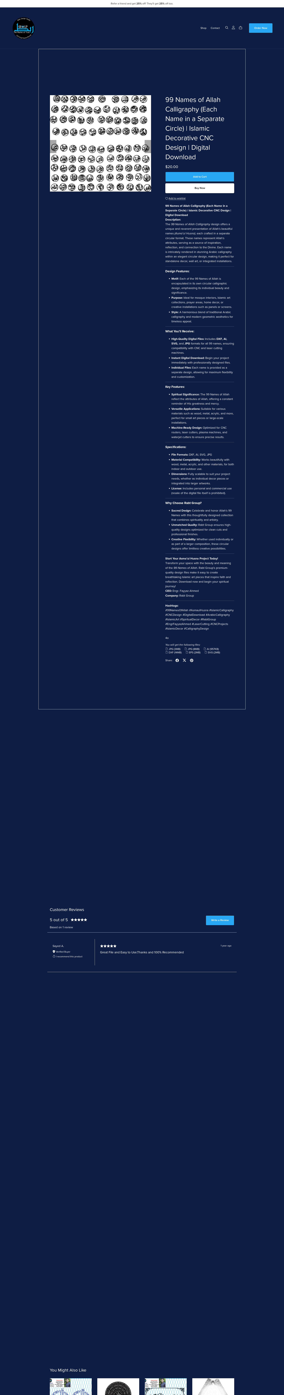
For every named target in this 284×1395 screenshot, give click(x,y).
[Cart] (242, 27)
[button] (53, 146)
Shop (203, 28)
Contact (215, 28)
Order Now (260, 28)
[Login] (233, 27)
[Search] (226, 27)
